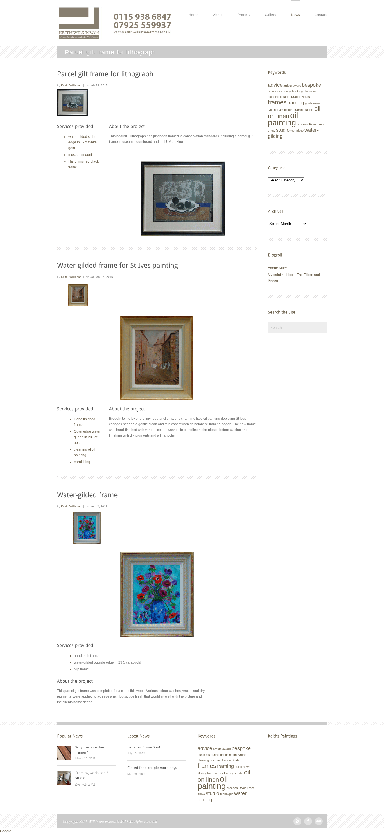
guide (308, 103)
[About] (218, 8)
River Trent (316, 124)
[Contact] (321, 8)
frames (277, 102)
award (297, 85)
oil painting (283, 119)
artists (287, 85)
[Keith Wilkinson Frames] (114, 37)
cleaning (273, 96)
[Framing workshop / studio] (95, 775)
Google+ (6, 831)
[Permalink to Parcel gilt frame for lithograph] (105, 73)
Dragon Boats (300, 96)
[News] (295, 8)
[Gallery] (270, 8)
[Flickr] (319, 824)
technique (297, 130)
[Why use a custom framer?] (95, 750)
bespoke (311, 85)
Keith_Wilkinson (71, 85)
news (316, 103)
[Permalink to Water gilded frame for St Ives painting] (117, 265)
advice (275, 85)
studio (283, 130)
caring (285, 91)
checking (296, 91)
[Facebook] (308, 824)
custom (285, 96)
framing (295, 102)
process (302, 124)
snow (271, 130)
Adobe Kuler (277, 268)
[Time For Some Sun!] (156, 747)
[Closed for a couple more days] (156, 767)
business (274, 91)
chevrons (310, 91)
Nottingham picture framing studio (290, 109)
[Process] (244, 8)
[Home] (193, 8)
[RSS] (297, 824)
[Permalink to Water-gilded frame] (87, 494)
